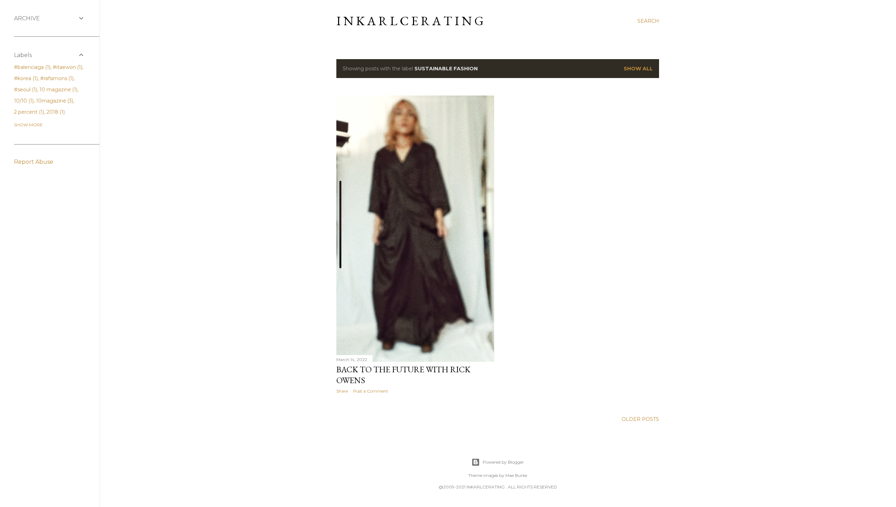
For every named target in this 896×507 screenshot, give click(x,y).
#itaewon (67, 67)
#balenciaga (31, 67)
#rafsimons (56, 78)
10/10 (23, 101)
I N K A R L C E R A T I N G (410, 21)
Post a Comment (370, 391)
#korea (25, 78)
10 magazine (58, 89)
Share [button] (342, 391)
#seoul (25, 89)
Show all (638, 68)
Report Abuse (33, 162)
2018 (55, 112)
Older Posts (640, 419)
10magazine (54, 101)
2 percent (28, 112)
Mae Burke (516, 475)
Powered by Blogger (503, 462)
